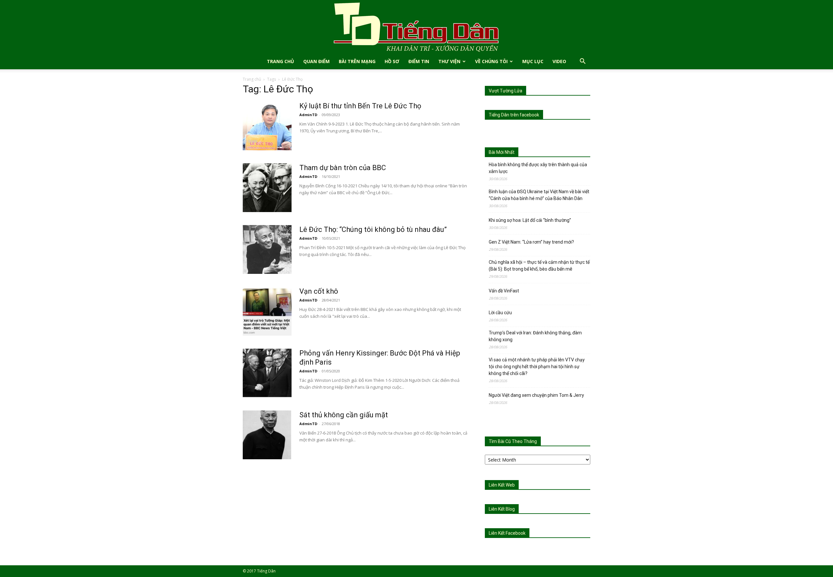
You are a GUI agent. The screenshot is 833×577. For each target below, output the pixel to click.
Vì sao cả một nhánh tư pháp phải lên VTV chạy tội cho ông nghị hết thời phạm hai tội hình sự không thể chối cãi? (537, 366)
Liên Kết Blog (502, 509)
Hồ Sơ (392, 61)
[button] (582, 62)
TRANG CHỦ (280, 61)
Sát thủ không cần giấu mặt (343, 415)
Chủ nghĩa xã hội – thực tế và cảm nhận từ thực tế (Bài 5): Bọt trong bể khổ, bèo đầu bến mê (539, 266)
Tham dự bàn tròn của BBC (342, 168)
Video (559, 61)
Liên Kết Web (502, 485)
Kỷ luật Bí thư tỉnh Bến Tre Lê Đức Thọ (360, 106)
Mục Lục (532, 61)
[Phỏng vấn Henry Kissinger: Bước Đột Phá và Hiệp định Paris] (267, 373)
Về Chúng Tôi (491, 61)
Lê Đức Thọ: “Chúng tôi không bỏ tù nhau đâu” (373, 229)
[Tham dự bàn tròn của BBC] (267, 187)
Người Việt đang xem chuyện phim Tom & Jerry (536, 395)
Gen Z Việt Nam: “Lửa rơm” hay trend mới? (531, 242)
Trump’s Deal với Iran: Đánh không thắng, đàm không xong (535, 336)
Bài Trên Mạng (357, 61)
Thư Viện (449, 61)
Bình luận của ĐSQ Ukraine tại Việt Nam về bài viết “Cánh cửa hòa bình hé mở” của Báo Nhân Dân (539, 195)
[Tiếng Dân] (416, 27)
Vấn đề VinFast (504, 290)
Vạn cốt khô (318, 291)
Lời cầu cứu (500, 312)
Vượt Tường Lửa (505, 90)
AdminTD (308, 114)
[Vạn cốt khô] (267, 311)
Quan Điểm (316, 61)
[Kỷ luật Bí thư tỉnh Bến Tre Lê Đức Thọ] (267, 125)
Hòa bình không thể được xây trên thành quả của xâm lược (538, 168)
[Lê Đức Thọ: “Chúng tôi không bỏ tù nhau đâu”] (267, 249)
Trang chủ (252, 79)
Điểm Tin (418, 61)
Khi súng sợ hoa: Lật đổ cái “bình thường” (530, 220)
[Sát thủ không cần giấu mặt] (267, 434)
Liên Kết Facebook (507, 533)
